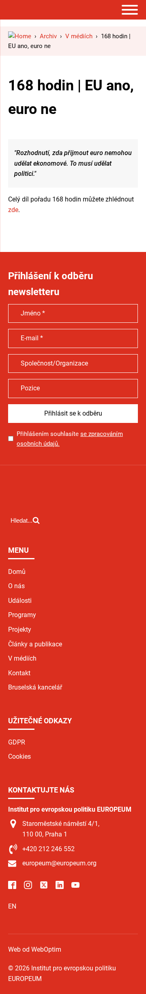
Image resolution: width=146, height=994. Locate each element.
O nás (16, 586)
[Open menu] (130, 10)
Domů (17, 572)
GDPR (16, 742)
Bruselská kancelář (35, 687)
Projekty (19, 629)
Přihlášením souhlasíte (70, 438)
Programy (22, 615)
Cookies (19, 756)
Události (20, 600)
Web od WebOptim (34, 949)
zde (13, 210)
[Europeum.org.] (19, 36)
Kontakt (19, 673)
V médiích (22, 658)
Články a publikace (35, 644)
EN (12, 906)
